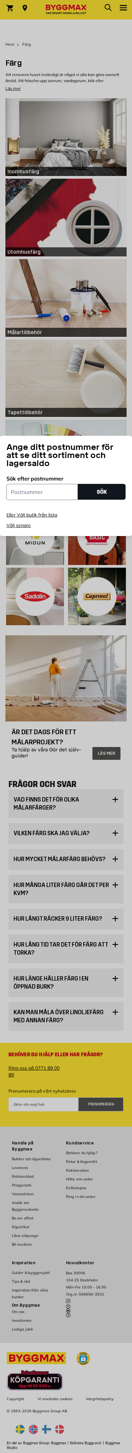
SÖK (102, 492)
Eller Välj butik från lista (31, 515)
